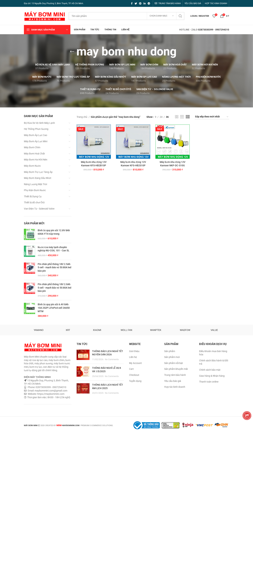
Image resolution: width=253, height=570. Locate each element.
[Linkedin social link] (145, 3)
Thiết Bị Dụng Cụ (32, 196)
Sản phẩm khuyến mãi (176, 369)
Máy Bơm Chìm (32, 147)
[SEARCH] (180, 16)
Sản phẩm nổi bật (173, 363)
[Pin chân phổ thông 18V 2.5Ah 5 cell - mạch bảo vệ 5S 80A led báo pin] (29, 270)
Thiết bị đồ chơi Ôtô (34, 202)
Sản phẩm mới (172, 357)
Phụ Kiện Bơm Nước (35, 190)
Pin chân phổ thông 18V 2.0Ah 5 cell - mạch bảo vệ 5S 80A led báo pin (54, 287)
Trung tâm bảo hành (175, 375)
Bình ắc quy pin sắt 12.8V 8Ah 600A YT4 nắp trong (54, 232)
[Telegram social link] (149, 3)
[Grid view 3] (182, 117)
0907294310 (222, 29)
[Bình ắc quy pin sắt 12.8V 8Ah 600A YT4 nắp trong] (29, 234)
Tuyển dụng (135, 381)
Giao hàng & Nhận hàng (212, 375)
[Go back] (72, 51)
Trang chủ (82, 117)
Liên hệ (133, 357)
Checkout (134, 375)
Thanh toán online (208, 381)
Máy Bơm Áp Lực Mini (35, 141)
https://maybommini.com (50, 394)
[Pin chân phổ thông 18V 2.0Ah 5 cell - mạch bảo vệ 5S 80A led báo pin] (29, 290)
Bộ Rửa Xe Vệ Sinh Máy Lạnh (39, 123)
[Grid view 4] (187, 117)
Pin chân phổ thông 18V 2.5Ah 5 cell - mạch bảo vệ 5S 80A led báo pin (54, 267)
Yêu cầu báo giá (172, 381)
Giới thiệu (134, 351)
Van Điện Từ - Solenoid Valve (39, 208)
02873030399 (205, 29)
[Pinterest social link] (140, 3)
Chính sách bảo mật (209, 369)
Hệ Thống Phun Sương (36, 129)
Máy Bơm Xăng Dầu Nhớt (37, 178)
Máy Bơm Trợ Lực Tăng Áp (38, 172)
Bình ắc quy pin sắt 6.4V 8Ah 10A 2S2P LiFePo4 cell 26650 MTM (54, 307)
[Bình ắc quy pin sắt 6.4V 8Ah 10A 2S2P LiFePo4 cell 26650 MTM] (29, 310)
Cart (131, 369)
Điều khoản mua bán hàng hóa (213, 353)
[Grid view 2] (176, 117)
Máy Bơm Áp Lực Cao (35, 135)
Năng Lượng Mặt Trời (35, 184)
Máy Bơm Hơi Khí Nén (35, 159)
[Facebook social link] (132, 3)
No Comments (112, 359)
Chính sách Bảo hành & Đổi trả (213, 362)
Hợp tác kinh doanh (174, 386)
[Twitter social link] (136, 3)
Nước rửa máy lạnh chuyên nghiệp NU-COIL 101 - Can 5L (53, 249)
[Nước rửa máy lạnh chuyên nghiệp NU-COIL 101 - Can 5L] (29, 251)
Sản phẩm (169, 351)
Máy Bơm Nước (32, 165)
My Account (135, 363)
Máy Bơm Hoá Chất (34, 153)
